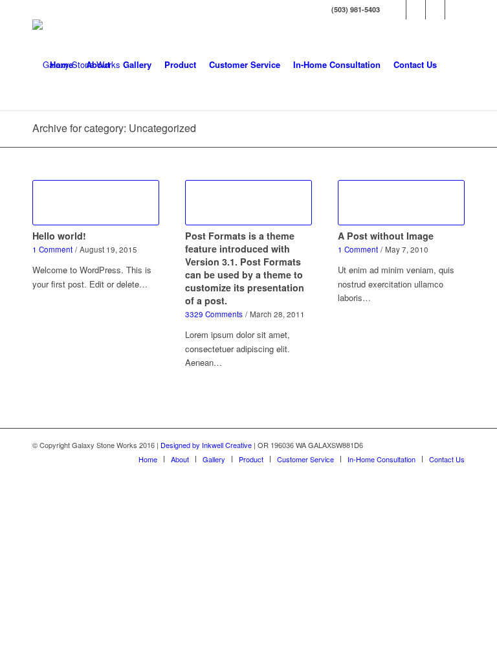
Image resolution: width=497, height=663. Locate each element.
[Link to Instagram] (435, 9)
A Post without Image (386, 235)
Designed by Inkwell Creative (206, 445)
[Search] (454, 64)
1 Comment (52, 249)
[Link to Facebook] (396, 9)
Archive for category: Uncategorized (114, 127)
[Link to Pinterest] (455, 9)
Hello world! (59, 235)
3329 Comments (214, 314)
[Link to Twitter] (415, 9)
